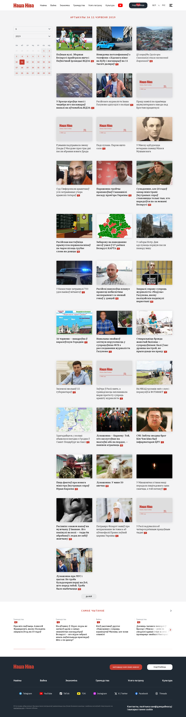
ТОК (84, 693)
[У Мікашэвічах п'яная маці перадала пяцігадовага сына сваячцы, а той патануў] (154, 472)
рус (163, 5)
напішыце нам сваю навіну (126, 667)
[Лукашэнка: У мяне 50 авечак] (114, 472)
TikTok (66, 693)
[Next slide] (170, 630)
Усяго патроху (95, 5)
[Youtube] (120, 5)
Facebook (143, 693)
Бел (154, 5)
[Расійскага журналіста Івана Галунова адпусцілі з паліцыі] (114, 91)
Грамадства (79, 5)
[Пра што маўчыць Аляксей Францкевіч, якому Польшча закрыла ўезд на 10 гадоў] (33, 629)
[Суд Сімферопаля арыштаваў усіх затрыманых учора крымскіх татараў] (74, 183)
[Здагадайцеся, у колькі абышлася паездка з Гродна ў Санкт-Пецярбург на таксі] (74, 427)
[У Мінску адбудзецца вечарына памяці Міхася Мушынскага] (154, 135)
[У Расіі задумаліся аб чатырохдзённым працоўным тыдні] (154, 519)
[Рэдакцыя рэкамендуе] (170, 610)
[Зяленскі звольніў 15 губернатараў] (74, 380)
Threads (163, 693)
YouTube (48, 693)
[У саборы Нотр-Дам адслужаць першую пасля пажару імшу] (154, 233)
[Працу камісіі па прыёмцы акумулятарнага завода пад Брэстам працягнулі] (154, 91)
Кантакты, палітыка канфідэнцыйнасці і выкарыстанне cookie (149, 708)
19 (138, 622)
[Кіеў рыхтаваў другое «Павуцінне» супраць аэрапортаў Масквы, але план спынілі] (114, 630)
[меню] (170, 5)
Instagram (102, 693)
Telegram (27, 693)
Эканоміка (65, 5)
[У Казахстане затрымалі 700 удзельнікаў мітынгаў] (74, 282)
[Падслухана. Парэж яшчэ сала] (114, 135)
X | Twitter (123, 693)
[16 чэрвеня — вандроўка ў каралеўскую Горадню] (74, 332)
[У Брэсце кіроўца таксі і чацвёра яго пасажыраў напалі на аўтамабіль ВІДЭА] (74, 91)
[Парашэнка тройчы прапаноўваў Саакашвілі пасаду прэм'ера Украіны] (114, 183)
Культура (110, 5)
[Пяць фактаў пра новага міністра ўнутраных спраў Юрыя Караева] (74, 472)
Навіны (43, 5)
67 (16, 622)
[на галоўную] (24, 5)
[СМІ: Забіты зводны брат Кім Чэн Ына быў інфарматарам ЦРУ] (154, 427)
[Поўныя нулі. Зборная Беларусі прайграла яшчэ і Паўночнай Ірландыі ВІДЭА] (74, 46)
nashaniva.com (19, 708)
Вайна (53, 5)
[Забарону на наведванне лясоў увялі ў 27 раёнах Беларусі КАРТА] (114, 233)
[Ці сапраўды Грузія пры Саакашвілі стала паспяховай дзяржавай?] (154, 46)
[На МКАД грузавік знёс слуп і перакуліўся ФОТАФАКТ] (154, 380)
